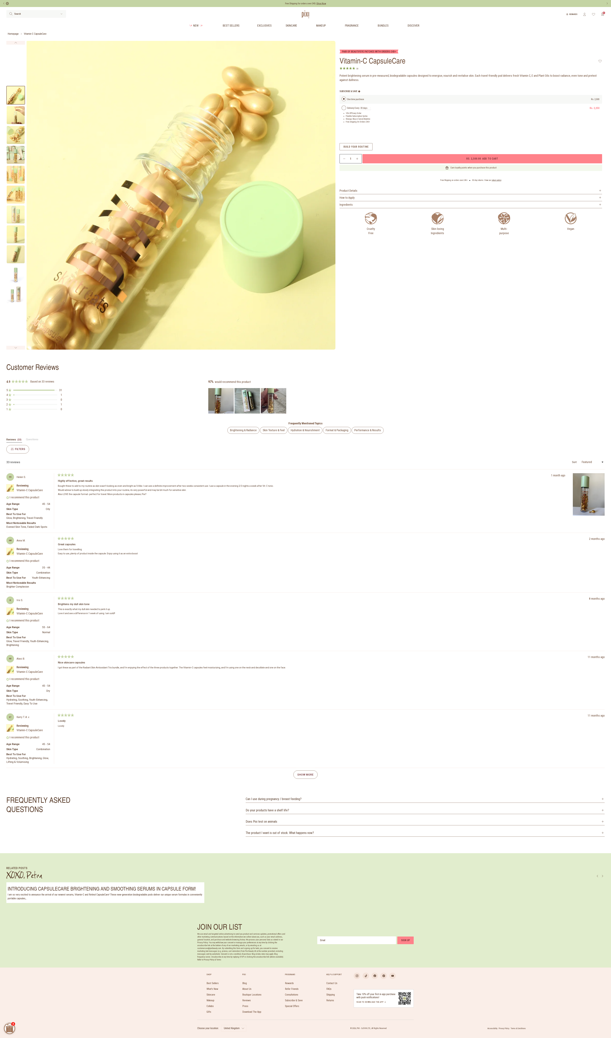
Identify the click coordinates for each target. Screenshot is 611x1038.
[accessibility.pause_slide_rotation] (7, 3)
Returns (330, 1000)
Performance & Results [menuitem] (367, 430)
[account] (584, 14)
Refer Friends (291, 988)
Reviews (246, 1000)
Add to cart (482, 158)
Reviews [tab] (14, 440)
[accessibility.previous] (4, 3)
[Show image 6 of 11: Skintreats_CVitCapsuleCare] (15, 194)
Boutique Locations (251, 994)
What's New (212, 988)
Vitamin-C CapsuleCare (35, 33)
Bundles (383, 25)
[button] (34, 390)
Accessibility (492, 1028)
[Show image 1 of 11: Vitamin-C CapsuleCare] (15, 95)
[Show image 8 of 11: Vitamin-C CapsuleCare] (15, 234)
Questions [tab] (32, 440)
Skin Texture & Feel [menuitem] (274, 430)
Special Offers (292, 1006)
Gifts (209, 1011)
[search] (11, 14)
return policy (496, 180)
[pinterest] (383, 976)
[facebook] (375, 976)
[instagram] (357, 976)
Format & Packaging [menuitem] (337, 430)
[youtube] (392, 976)
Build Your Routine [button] (356, 146)
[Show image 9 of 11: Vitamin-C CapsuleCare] (15, 254)
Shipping (330, 994)
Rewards (573, 14)
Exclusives (264, 25)
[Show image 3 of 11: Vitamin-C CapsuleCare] (15, 135)
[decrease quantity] (344, 158)
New (196, 25)
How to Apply (347, 197)
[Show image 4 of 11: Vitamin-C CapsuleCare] (15, 155)
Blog (244, 983)
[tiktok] (366, 976)
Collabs (210, 1006)
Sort (574, 462)
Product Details (348, 190)
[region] (247, 401)
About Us (246, 988)
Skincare (291, 25)
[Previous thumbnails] (15, 43)
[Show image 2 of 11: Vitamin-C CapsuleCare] (15, 115)
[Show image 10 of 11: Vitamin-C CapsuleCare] (15, 274)
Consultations (291, 994)
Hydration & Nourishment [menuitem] (305, 430)
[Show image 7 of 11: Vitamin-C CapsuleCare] (15, 214)
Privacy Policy (504, 1028)
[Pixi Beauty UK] (305, 14)
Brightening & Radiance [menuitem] (243, 430)
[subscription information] (359, 91)
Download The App (251, 1011)
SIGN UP (405, 940)
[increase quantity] (357, 158)
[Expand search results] (61, 14)
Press (245, 1006)
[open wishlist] (594, 14)
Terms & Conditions (518, 1028)
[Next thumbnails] (15, 348)
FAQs (328, 988)
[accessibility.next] (607, 3)
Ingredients (346, 204)
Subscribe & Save (294, 1000)
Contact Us (331, 983)
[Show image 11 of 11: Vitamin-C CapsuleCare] (15, 294)
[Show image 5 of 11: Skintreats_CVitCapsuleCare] (15, 174)
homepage (13, 33)
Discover (413, 25)
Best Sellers (231, 25)
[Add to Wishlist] (600, 61)
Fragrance (352, 25)
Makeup (321, 25)
